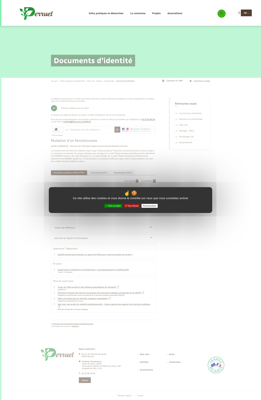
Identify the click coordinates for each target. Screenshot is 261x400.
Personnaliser (149, 206)
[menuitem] (106, 13)
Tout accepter (114, 206)
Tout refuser (133, 206)
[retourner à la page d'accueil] (36, 13)
